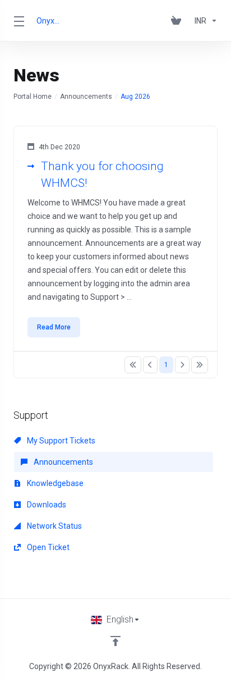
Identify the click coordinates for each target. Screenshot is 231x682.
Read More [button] (54, 327)
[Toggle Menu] (18, 20)
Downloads (45, 504)
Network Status (53, 525)
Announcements (86, 96)
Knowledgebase (54, 483)
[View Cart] (178, 21)
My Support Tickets (60, 440)
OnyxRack (49, 20)
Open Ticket (47, 547)
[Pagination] (132, 364)
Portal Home (32, 96)
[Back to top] (115, 641)
